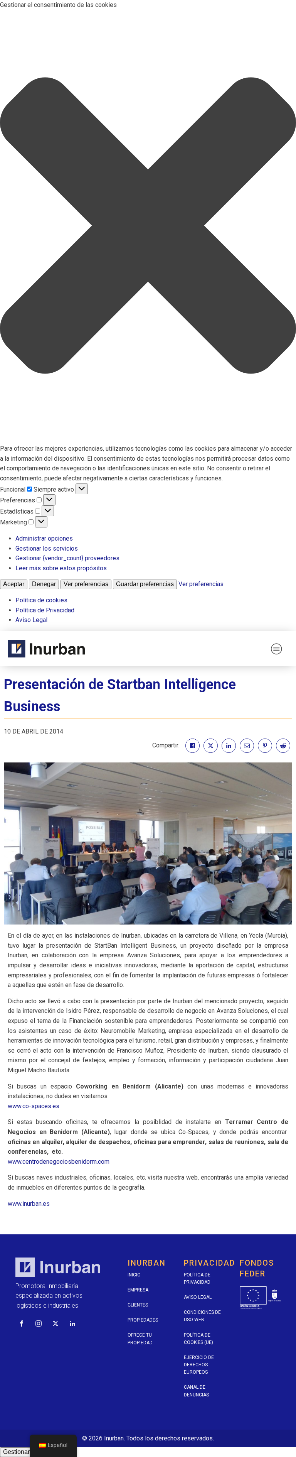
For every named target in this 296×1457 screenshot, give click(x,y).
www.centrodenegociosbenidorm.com (58, 1161)
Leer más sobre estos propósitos (61, 568)
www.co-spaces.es (33, 1106)
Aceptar (13, 584)
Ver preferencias (86, 584)
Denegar (44, 584)
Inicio (134, 1275)
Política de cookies (41, 600)
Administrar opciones (44, 538)
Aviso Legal (31, 620)
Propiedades (143, 1320)
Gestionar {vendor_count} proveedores (67, 558)
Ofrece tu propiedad (140, 1338)
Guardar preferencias (145, 584)
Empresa (138, 1290)
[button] (148, 227)
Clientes (138, 1305)
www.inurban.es (29, 1203)
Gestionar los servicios (46, 548)
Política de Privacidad (44, 610)
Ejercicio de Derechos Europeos (199, 1365)
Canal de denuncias (196, 1390)
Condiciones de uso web (202, 1316)
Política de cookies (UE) (198, 1338)
